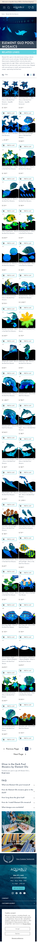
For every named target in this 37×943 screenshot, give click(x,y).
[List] (33, 75)
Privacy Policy (27, 923)
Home (3, 14)
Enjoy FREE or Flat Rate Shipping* (24, 1)
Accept (18, 928)
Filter (6, 74)
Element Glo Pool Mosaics (12, 14)
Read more (6, 773)
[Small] (30, 75)
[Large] (27, 75)
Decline (17, 933)
